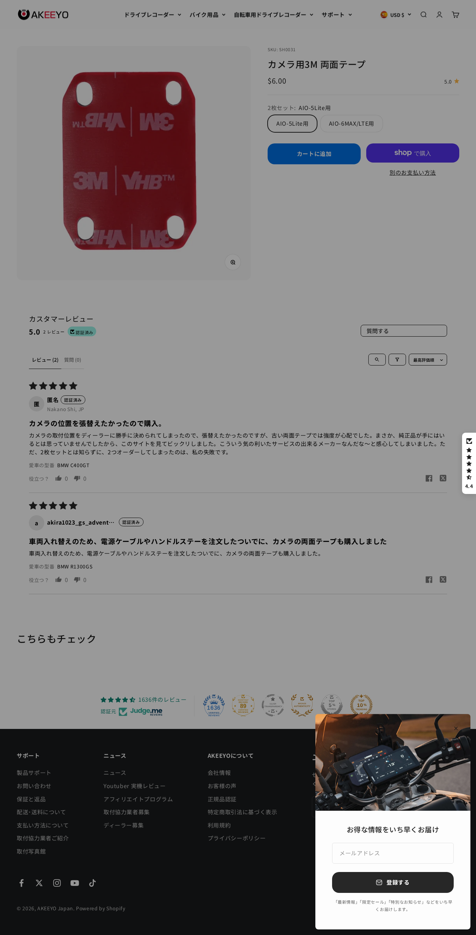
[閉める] (456, 728)
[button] (469, 463)
